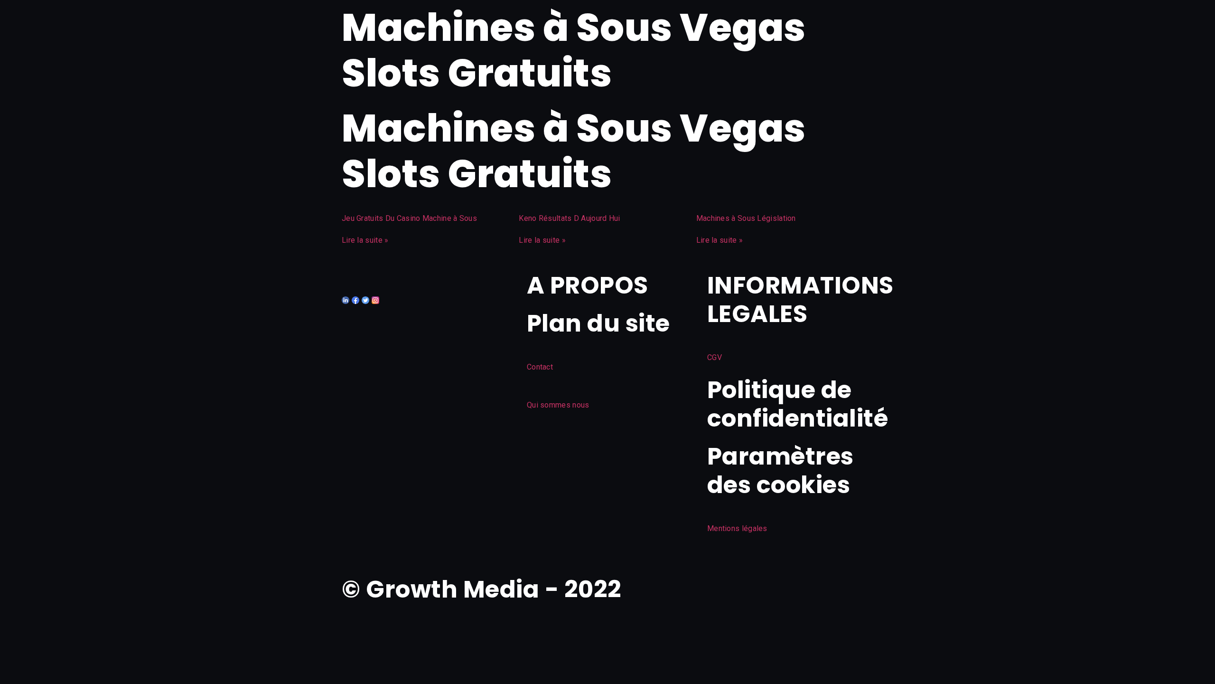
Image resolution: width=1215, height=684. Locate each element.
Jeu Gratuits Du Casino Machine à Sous (409, 218)
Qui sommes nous (558, 404)
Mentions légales (737, 528)
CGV (714, 357)
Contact (540, 366)
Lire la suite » (365, 240)
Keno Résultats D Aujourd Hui (569, 218)
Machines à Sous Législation (746, 218)
